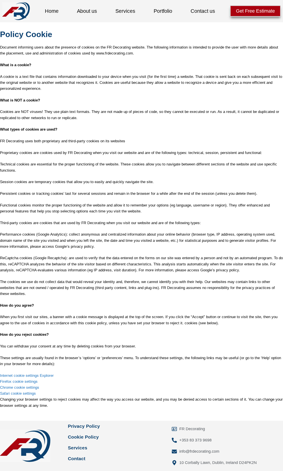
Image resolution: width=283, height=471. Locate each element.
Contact (76, 458)
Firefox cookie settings (19, 381)
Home (52, 11)
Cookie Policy (83, 436)
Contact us (203, 11)
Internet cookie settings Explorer (27, 375)
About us (87, 11)
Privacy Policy (84, 426)
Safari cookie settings (18, 393)
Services (125, 11)
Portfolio (163, 11)
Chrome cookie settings (19, 387)
